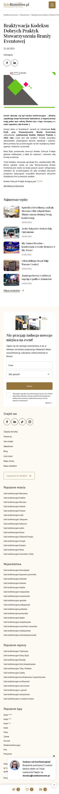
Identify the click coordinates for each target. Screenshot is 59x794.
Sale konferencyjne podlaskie (15, 609)
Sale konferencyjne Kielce (14, 532)
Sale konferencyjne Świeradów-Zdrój (18, 554)
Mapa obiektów (10, 466)
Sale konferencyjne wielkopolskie (17, 631)
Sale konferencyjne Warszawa (15, 493)
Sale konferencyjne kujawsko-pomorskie (20, 574)
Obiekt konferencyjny (12, 745)
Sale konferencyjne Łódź (13, 515)
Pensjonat (8, 754)
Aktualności (8, 446)
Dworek (7, 741)
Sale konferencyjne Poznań (14, 511)
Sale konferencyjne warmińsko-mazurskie (20, 626)
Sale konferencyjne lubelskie (15, 579)
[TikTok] (22, 421)
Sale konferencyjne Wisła (14, 550)
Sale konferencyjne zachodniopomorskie (20, 635)
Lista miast (8, 456)
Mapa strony (9, 461)
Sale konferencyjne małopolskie (17, 592)
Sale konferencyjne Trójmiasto (16, 651)
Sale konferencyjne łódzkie (14, 587)
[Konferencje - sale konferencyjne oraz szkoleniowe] (16, 6)
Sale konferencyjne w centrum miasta (19, 699)
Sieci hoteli (8, 441)
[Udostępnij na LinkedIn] (14, 62)
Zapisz (29, 386)
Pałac (6, 732)
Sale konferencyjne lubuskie (15, 583)
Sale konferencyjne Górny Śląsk (16, 655)
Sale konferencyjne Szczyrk (14, 541)
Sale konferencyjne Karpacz (15, 545)
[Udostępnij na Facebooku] (7, 62)
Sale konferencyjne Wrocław (15, 502)
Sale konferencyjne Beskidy (14, 660)
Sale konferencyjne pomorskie (16, 613)
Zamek (6, 736)
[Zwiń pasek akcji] (54, 784)
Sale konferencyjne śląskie (14, 618)
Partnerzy (8, 436)
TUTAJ (39, 181)
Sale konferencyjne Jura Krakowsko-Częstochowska (24, 677)
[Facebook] (7, 421)
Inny (5, 749)
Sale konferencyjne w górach (15, 690)
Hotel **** (7, 719)
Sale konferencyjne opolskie (15, 600)
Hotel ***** (8, 715)
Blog (6, 451)
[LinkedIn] (14, 421)
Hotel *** (7, 723)
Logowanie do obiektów (17, 475)
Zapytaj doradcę (11, 431)
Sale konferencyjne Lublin (14, 528)
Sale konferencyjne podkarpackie (17, 605)
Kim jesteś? (14, 374)
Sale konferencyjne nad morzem (17, 686)
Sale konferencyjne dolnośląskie (17, 570)
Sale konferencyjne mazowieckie (17, 596)
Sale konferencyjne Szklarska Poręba (18, 537)
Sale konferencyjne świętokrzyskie (17, 622)
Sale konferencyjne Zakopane (15, 519)
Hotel (6, 728)
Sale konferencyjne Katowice (15, 524)
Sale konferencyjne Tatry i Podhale (18, 668)
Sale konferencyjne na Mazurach (17, 681)
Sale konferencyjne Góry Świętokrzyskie (20, 664)
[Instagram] (29, 421)
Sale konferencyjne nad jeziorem (17, 694)
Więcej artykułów (12, 290)
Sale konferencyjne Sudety (14, 673)
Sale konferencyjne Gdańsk (14, 506)
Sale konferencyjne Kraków (14, 498)
